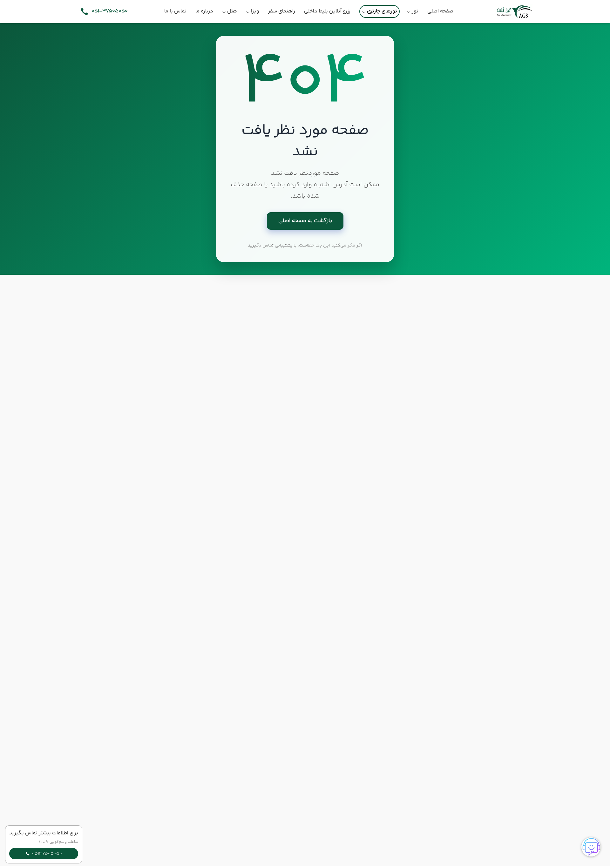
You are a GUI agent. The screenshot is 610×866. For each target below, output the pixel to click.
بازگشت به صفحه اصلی (305, 220)
